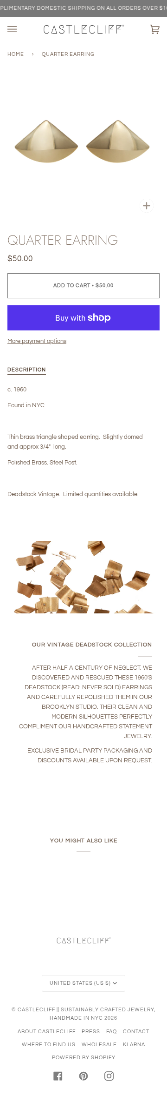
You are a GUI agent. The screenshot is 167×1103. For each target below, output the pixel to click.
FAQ (111, 1031)
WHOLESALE (99, 1044)
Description (26, 369)
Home (15, 54)
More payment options (36, 341)
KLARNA (134, 1044)
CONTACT (136, 1031)
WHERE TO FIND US (49, 1044)
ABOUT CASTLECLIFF (47, 1031)
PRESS (91, 1031)
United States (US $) (80, 983)
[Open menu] (21, 29)
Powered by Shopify (84, 1057)
